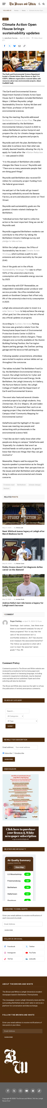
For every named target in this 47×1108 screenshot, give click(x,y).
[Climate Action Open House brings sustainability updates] (23, 61)
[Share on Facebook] (4, 46)
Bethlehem (21, 485)
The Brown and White (24, 1098)
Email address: (8, 747)
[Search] (43, 4)
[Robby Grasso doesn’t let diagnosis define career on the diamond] (23, 549)
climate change (34, 485)
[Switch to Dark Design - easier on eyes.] (39, 4)
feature (6, 488)
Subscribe (9, 930)
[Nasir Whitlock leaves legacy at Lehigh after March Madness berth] (23, 514)
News (5, 19)
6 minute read (9, 485)
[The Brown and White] (22, 4)
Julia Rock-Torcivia (10, 38)
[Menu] (4, 4)
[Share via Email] (19, 46)
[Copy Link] (24, 46)
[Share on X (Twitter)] (9, 46)
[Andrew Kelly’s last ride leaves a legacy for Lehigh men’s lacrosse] (23, 585)
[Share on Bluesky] (14, 46)
